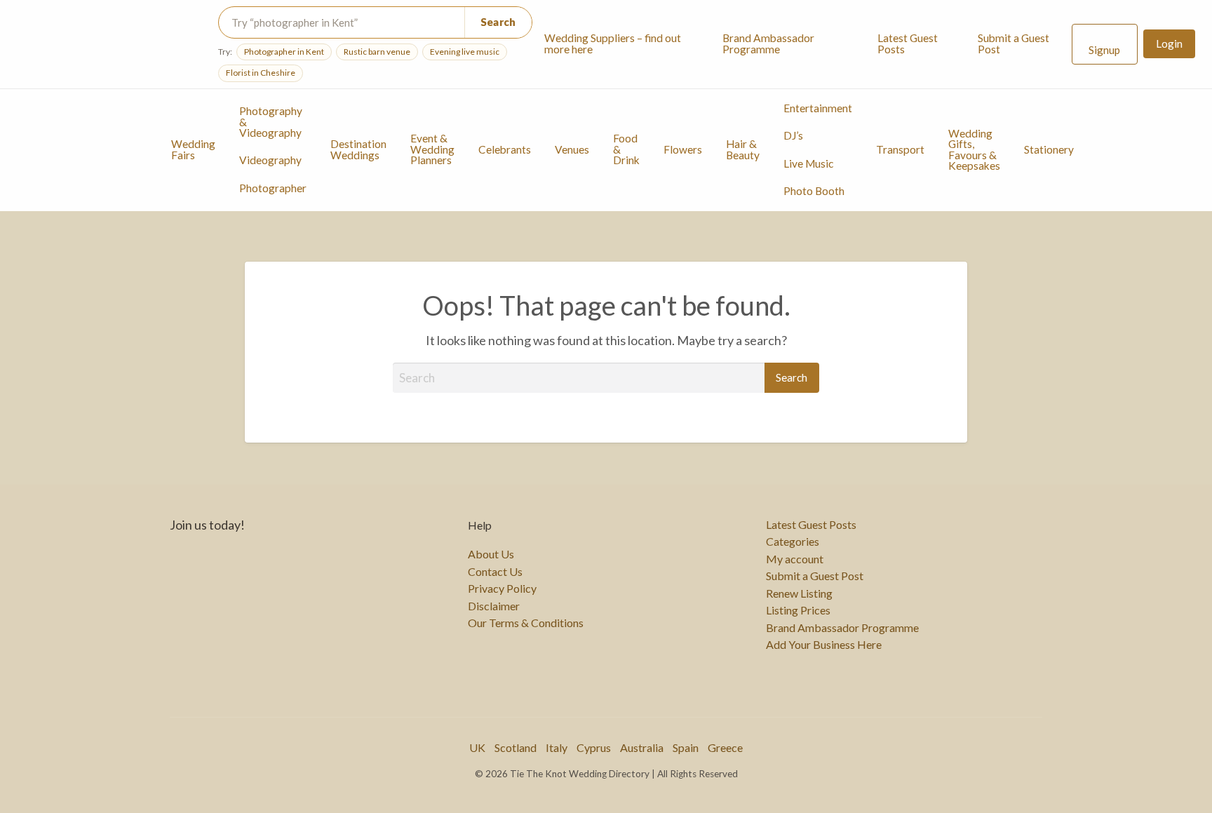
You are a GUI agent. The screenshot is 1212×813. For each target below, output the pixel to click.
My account (794, 559)
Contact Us (495, 571)
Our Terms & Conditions (526, 623)
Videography (270, 160)
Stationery (1049, 149)
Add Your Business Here (824, 644)
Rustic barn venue (377, 51)
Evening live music (464, 51)
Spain (686, 747)
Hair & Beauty (743, 149)
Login (1169, 43)
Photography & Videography (270, 122)
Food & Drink (626, 149)
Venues (572, 149)
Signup (1104, 49)
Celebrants (504, 149)
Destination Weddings (358, 149)
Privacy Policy (502, 588)
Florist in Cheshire (260, 72)
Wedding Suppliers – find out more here (612, 43)
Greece (725, 747)
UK (477, 747)
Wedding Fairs (193, 149)
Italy (556, 747)
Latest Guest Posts (907, 43)
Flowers (683, 149)
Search (498, 21)
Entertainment (817, 108)
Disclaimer (494, 606)
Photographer (273, 188)
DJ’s (793, 135)
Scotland (515, 747)
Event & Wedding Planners (432, 149)
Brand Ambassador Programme (768, 43)
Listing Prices (798, 610)
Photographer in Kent (284, 51)
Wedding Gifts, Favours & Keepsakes (974, 150)
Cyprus (594, 747)
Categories (792, 541)
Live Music (808, 163)
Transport (900, 149)
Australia (642, 747)
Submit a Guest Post (1013, 43)
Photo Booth (813, 190)
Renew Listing (799, 593)
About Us (491, 554)
